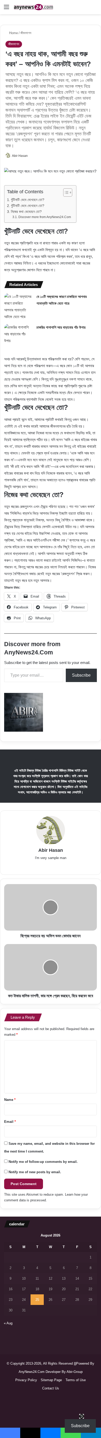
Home (13, 33)
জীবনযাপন (25, 33)
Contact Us (50, 1388)
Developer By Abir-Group (64, 1372)
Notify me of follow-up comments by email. (43, 1162)
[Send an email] (33, 156)
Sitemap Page (51, 1380)
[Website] (21, 866)
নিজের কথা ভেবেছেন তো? (26, 212)
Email (10, 1122)
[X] (36, 866)
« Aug (8, 1323)
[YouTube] (58, 866)
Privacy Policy (26, 1380)
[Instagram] (79, 866)
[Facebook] (29, 866)
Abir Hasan (20, 156)
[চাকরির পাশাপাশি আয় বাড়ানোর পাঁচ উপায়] (18, 334)
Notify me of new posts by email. (35, 1172)
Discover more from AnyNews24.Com (44, 217)
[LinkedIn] (43, 866)
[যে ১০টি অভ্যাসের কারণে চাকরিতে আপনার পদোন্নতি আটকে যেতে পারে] (18, 306)
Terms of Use (76, 1380)
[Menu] (6, 9)
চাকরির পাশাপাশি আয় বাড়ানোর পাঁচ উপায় (61, 327)
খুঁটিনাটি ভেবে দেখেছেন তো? (27, 200)
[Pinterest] (65, 866)
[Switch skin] (94, 9)
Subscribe (81, 675)
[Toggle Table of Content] (65, 192)
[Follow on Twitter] (30, 156)
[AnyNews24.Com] (33, 7)
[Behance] (72, 866)
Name (10, 1100)
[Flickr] (50, 866)
